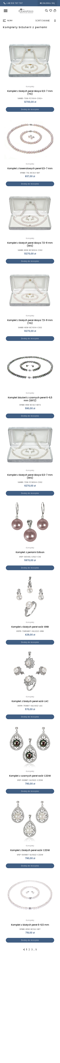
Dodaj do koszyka (30, 109)
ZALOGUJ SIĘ (48, 3)
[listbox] (42, 20)
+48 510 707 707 (14, 3)
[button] (51, 42)
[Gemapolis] (26, 10)
